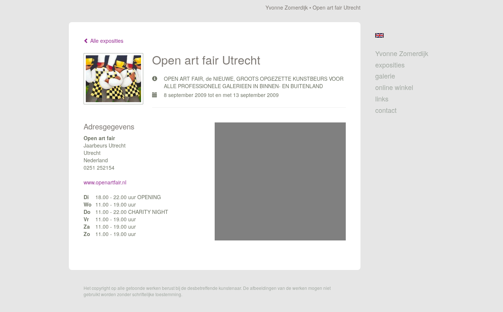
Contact (386, 110)
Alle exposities (106, 40)
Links (381, 98)
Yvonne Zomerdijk (286, 7)
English (379, 35)
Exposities (390, 64)
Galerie (385, 75)
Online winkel (394, 87)
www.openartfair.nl (105, 182)
